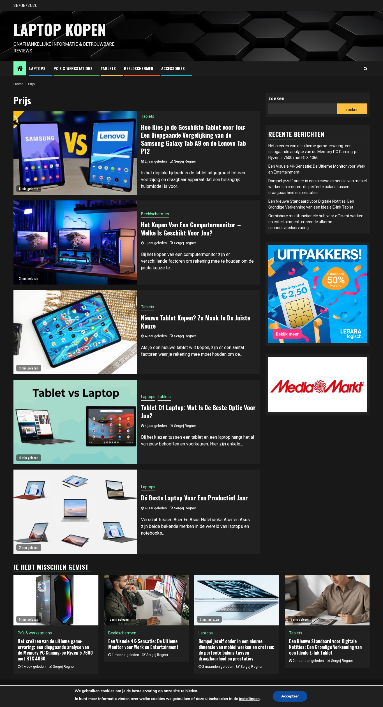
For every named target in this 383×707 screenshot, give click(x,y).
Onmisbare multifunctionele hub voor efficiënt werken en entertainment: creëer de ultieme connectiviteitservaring (315, 222)
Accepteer (290, 696)
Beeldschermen (138, 68)
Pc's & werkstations (35, 633)
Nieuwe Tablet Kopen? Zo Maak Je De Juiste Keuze (195, 321)
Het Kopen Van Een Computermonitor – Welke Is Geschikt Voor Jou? (191, 228)
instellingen (249, 698)
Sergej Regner (185, 161)
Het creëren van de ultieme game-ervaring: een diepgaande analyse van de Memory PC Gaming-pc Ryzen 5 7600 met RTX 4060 (313, 152)
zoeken (276, 98)
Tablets (108, 68)
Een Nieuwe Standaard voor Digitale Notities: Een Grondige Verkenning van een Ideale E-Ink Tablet (325, 647)
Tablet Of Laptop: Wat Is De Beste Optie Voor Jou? (198, 411)
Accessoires (173, 68)
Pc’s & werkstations (73, 68)
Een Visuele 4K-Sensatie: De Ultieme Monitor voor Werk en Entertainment (143, 644)
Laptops (37, 68)
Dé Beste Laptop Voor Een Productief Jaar (194, 497)
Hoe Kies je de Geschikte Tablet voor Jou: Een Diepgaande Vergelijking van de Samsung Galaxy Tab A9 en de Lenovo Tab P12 (193, 139)
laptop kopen (59, 29)
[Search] (365, 68)
